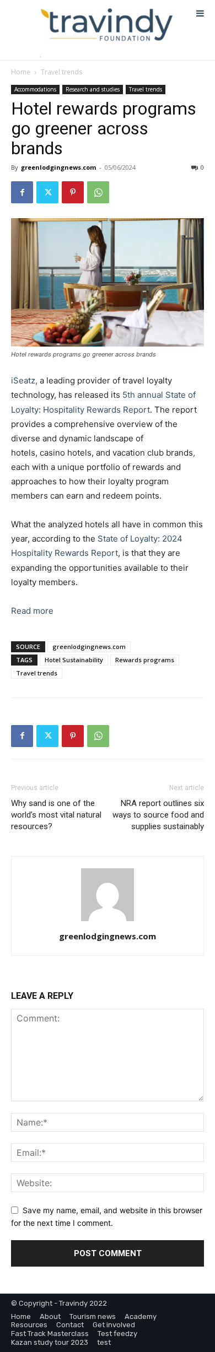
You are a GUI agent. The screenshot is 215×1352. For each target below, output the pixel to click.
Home (20, 72)
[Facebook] (22, 192)
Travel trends (61, 72)
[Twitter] (47, 192)
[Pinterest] (73, 192)
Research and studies (93, 89)
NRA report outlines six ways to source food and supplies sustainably (158, 814)
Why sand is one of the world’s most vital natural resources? (56, 814)
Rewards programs (144, 660)
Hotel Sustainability (74, 660)
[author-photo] (107, 921)
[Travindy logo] (106, 25)
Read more (32, 610)
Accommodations (35, 89)
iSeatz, (24, 380)
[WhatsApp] (98, 192)
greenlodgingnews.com (58, 167)
